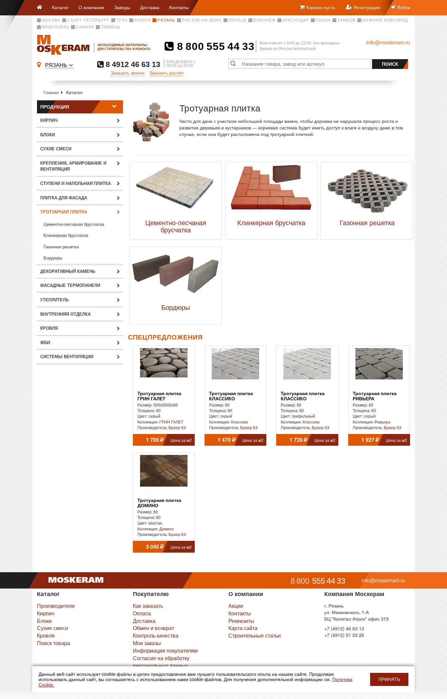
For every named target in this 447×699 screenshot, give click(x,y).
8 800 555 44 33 (214, 46)
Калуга (142, 20)
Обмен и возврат (153, 628)
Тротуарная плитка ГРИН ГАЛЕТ (159, 396)
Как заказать (148, 605)
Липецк (237, 20)
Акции (235, 605)
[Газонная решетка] (366, 189)
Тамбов (346, 20)
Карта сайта (243, 628)
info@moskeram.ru (388, 42)
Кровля (49, 328)
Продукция (54, 106)
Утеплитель (54, 299)
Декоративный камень (67, 271)
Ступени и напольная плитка (75, 183)
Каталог (60, 7)
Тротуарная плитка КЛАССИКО (231, 396)
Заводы (122, 7)
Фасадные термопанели (70, 285)
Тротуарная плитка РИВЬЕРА (375, 396)
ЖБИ (45, 342)
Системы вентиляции (66, 356)
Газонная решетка (61, 246)
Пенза (323, 20)
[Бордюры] (175, 274)
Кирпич (49, 120)
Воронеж (264, 20)
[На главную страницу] (42, 7)
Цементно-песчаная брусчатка (74, 224)
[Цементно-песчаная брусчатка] (175, 189)
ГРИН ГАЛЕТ (171, 421)
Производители (56, 605)
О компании (91, 7)
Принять (389, 679)
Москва (51, 20)
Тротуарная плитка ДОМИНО (159, 503)
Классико (239, 421)
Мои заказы (147, 643)
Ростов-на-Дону (202, 20)
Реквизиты (241, 620)
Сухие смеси (55, 148)
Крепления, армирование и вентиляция (73, 166)
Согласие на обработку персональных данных (161, 661)
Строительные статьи (254, 635)
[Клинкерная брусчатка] (271, 189)
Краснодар (295, 20)
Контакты (179, 7)
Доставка (149, 7)
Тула (122, 20)
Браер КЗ (177, 427)
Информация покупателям (165, 650)
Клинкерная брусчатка (66, 235)
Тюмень (110, 27)
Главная (51, 92)
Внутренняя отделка (65, 314)
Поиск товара (53, 643)
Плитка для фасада (63, 197)
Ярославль (55, 27)
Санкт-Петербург (88, 20)
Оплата (142, 613)
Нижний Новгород (385, 20)
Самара (85, 27)
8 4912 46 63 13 (132, 64)
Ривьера (382, 421)
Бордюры (53, 258)
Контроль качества (155, 635)
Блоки (47, 134)
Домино (166, 528)
